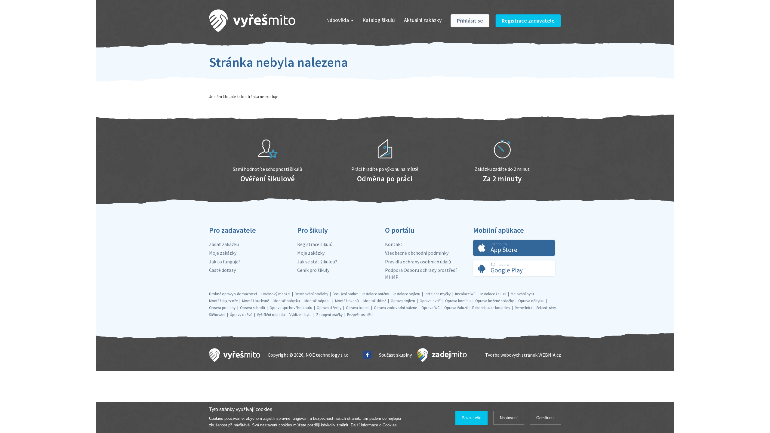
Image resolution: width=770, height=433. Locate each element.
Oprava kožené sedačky (494, 300)
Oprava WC (430, 307)
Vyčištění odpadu (271, 314)
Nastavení (509, 418)
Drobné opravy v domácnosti (233, 293)
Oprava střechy (329, 307)
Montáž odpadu (317, 300)
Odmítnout (545, 418)
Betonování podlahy (311, 293)
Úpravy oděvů (241, 314)
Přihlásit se (470, 20)
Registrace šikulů (315, 244)
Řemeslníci (523, 307)
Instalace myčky (438, 293)
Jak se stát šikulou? (317, 262)
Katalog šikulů (378, 20)
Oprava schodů (252, 307)
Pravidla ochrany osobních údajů (418, 262)
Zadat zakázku (224, 244)
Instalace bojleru (406, 293)
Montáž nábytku (286, 300)
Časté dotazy (222, 270)
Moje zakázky (222, 253)
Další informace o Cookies (374, 425)
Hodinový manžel (275, 293)
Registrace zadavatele (528, 20)
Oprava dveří (430, 300)
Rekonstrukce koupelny (491, 307)
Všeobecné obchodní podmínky (416, 253)
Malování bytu (522, 293)
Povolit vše (471, 418)
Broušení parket (345, 293)
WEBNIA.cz (549, 355)
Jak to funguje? (225, 262)
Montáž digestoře (223, 300)
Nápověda (337, 20)
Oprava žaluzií (456, 307)
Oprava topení (357, 307)
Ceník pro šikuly (313, 270)
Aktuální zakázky (423, 20)
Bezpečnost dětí (360, 314)
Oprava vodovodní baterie (395, 307)
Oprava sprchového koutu (291, 307)
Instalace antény (375, 293)
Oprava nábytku (531, 300)
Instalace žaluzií (493, 293)
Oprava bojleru (403, 300)
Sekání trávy (546, 307)
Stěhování (217, 314)
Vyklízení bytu (300, 314)
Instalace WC (465, 293)
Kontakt (393, 244)
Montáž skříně (374, 300)
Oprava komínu (458, 300)
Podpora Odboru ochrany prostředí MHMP (421, 273)
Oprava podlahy (222, 307)
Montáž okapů (347, 300)
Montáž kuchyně (255, 300)
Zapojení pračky (329, 314)
